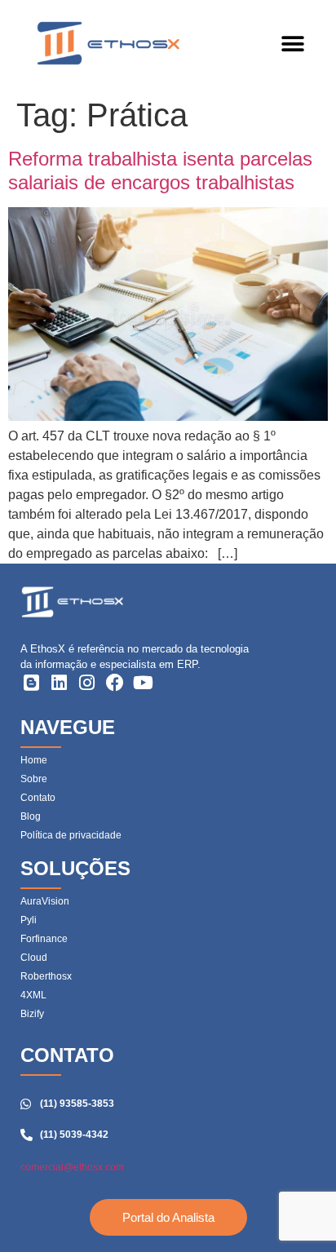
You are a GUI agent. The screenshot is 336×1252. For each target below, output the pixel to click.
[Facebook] (115, 682)
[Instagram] (87, 682)
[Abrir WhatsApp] (295, 1211)
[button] (292, 44)
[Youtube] (143, 682)
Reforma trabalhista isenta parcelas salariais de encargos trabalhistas (160, 170)
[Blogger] (31, 682)
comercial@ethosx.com (72, 1167)
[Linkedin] (58, 682)
